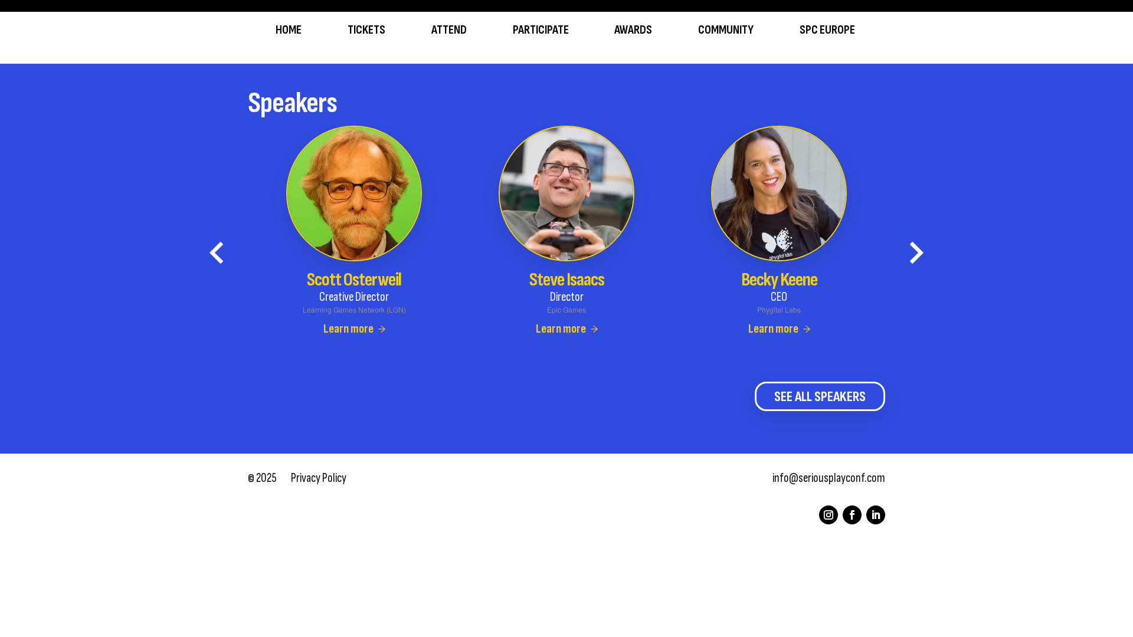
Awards (633, 30)
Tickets (366, 30)
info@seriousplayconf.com (828, 478)
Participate (541, 30)
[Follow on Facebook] (852, 514)
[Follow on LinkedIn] (875, 514)
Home (289, 30)
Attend (449, 30)
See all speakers (820, 396)
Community (726, 30)
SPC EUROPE (827, 30)
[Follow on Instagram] (828, 514)
